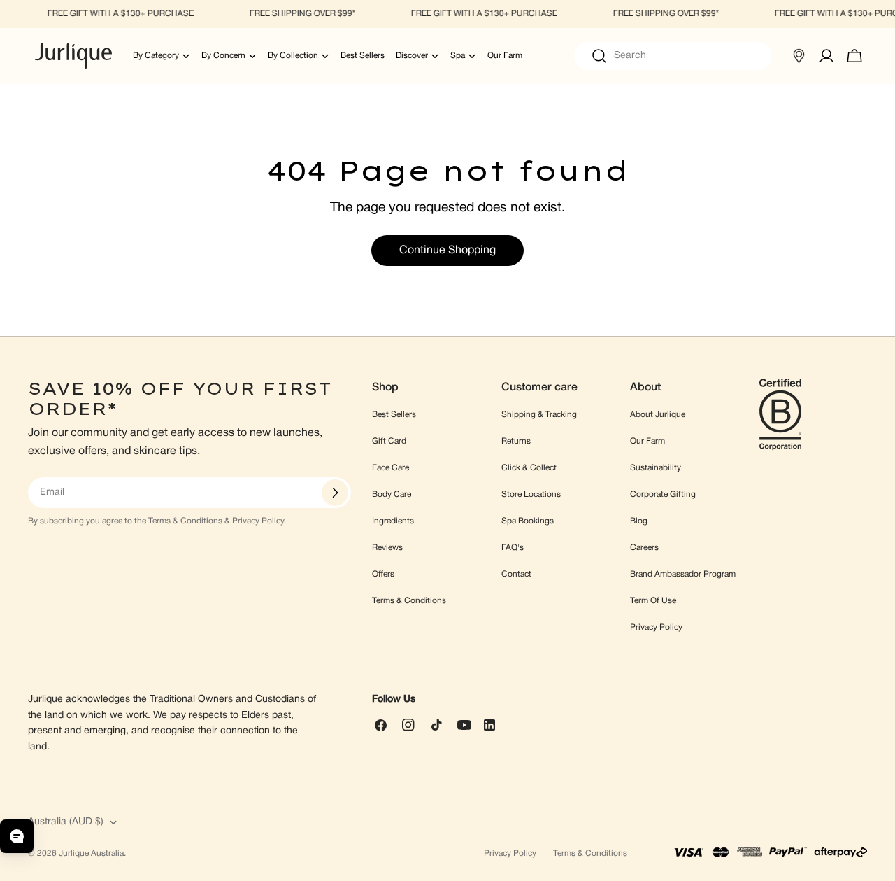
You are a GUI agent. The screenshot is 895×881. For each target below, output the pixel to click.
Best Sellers (394, 414)
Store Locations (531, 494)
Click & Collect (529, 468)
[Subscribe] (335, 492)
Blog (638, 521)
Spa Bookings (527, 521)
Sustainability (655, 468)
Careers (644, 547)
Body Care (391, 494)
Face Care (390, 468)
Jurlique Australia (91, 853)
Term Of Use (653, 601)
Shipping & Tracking (539, 414)
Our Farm (647, 441)
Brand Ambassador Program (683, 574)
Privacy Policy (656, 627)
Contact (516, 574)
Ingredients (393, 521)
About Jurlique (657, 414)
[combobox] (673, 56)
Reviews (387, 547)
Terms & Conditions (185, 521)
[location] (798, 56)
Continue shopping (447, 250)
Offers (383, 574)
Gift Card (389, 441)
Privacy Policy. (259, 521)
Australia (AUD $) (65, 821)
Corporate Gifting (663, 494)
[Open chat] (17, 836)
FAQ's (512, 547)
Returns (516, 441)
